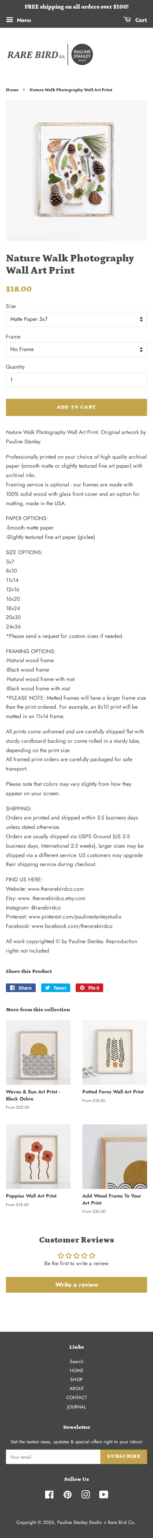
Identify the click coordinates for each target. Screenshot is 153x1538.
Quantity (15, 367)
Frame (13, 336)
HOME (77, 1370)
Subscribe (123, 1456)
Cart (140, 20)
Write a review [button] (76, 1284)
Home (12, 90)
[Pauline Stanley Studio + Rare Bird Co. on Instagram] (85, 1496)
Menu (23, 20)
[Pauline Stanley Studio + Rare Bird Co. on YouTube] (103, 1496)
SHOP (76, 1379)
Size (11, 306)
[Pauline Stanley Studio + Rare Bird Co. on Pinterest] (67, 1496)
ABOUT (76, 1388)
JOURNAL (76, 1406)
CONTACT (76, 1397)
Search (77, 1361)
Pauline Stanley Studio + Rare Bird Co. (96, 1522)
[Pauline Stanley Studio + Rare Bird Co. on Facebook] (49, 1496)
